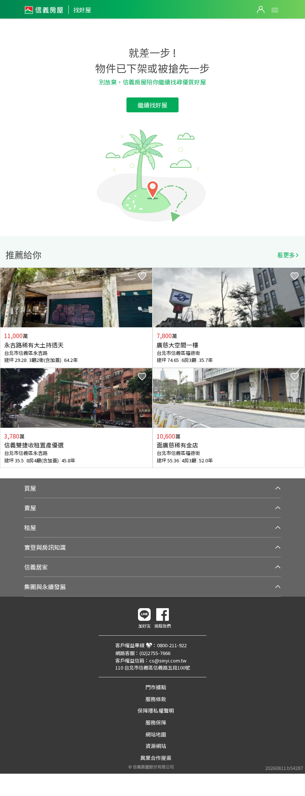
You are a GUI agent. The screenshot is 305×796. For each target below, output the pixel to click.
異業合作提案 (155, 757)
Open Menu (275, 10)
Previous (6, 368)
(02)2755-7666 (154, 653)
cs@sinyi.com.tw (167, 660)
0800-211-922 (172, 645)
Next (299, 368)
